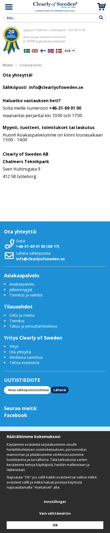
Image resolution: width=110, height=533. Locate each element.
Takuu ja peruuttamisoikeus (33, 326)
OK (55, 525)
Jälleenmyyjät (20, 289)
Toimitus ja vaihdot (26, 295)
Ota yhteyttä (20, 351)
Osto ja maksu (22, 315)
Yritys (14, 346)
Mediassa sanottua (25, 357)
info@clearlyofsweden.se (40, 258)
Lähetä (59, 389)
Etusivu (8, 65)
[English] (34, 50)
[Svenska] (26, 50)
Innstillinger (55, 501)
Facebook (15, 415)
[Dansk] (58, 50)
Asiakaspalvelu (21, 284)
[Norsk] (50, 50)
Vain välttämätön (55, 513)
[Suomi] (42, 50)
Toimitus (17, 320)
